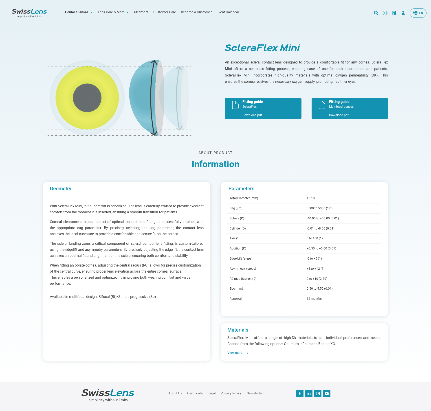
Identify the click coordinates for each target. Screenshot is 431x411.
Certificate (195, 393)
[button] (418, 13)
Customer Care (164, 12)
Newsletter (254, 393)
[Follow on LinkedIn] (308, 393)
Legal (212, 393)
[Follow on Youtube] (326, 393)
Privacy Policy (231, 393)
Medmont (141, 12)
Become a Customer (196, 12)
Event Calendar (228, 12)
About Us (175, 393)
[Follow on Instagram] (317, 393)
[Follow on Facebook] (299, 393)
